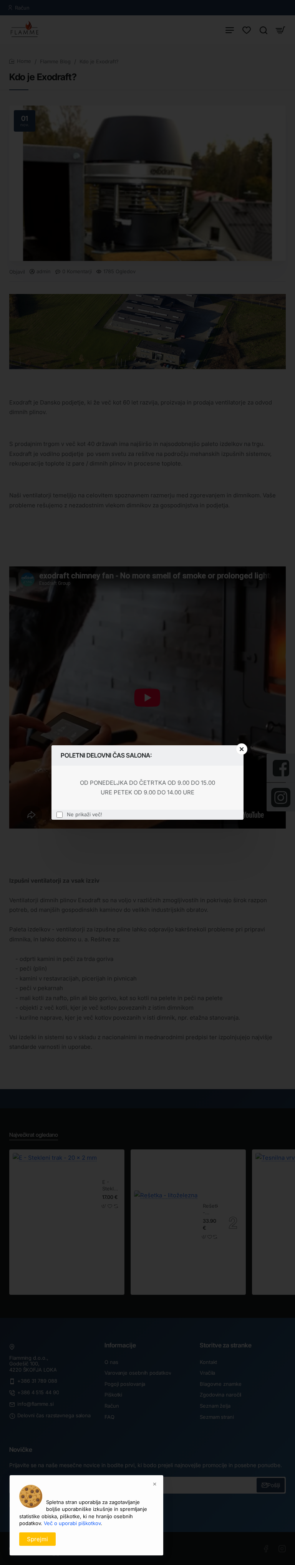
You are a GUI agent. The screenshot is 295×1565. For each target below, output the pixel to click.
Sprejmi (37, 1539)
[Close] (241, 749)
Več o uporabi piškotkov (72, 1523)
